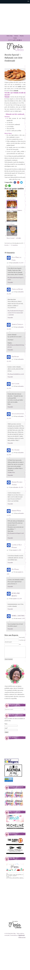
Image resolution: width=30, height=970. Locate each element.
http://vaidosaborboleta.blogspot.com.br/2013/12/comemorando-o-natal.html (16, 313)
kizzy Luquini (15, 384)
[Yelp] (16, 40)
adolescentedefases (18, 414)
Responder (10, 282)
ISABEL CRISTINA (18, 616)
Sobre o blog (9, 35)
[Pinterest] (21, 40)
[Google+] (11, 40)
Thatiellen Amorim (17, 289)
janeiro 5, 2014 (17, 550)
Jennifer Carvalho (17, 324)
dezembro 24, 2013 (18, 263)
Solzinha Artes (11, 472)
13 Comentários (14, 245)
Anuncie (16, 35)
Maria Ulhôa (15, 47)
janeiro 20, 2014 (18, 599)
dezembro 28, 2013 (18, 487)
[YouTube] (18, 40)
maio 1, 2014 (22, 618)
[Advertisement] (15, 19)
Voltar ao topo (21, 937)
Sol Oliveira (15, 450)
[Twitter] (9, 40)
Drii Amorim (15, 357)
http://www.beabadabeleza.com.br (16, 374)
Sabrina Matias (16, 511)
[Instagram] (14, 40)
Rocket (8, 243)
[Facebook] (10, 40)
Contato (15, 38)
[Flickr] (19, 40)
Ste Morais (15, 569)
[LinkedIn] (13, 40)
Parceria (22, 35)
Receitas (7, 245)
